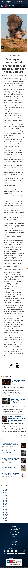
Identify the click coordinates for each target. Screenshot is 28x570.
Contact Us (14, 541)
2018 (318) (4, 501)
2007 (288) (4, 519)
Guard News (4, 446)
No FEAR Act (14, 538)
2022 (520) (4, 495)
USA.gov (14, 546)
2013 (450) (4, 509)
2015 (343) (4, 506)
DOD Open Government (14, 534)
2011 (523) (4, 512)
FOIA (14, 536)
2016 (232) (4, 505)
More (22, 435)
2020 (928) (4, 498)
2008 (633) (4, 517)
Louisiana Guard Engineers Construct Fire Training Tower (9, 466)
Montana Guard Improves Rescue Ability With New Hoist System (10, 474)
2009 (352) (4, 515)
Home (14, 525)
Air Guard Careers (14, 544)
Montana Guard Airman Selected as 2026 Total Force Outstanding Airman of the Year (16, 419)
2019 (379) (4, 500)
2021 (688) (4, 497)
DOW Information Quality (14, 532)
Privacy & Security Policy (14, 528)
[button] (13, 3)
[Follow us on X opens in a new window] (4, 551)
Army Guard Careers (14, 542)
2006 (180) (4, 520)
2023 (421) (4, 494)
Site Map (14, 526)
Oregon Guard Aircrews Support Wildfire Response (18, 401)
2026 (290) (4, 489)
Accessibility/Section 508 (14, 539)
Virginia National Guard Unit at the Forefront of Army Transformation (19, 382)
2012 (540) (4, 511)
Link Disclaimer (14, 529)
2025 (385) (4, 491)
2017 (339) (4, 503)
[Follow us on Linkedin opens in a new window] (8, 551)
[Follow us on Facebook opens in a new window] (20, 551)
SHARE (11, 367)
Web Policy (14, 531)
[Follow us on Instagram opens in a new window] (24, 551)
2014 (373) (4, 508)
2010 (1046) (5, 514)
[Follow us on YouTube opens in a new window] (12, 551)
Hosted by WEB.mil (13, 558)
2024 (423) (4, 492)
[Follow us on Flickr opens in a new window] (16, 551)
